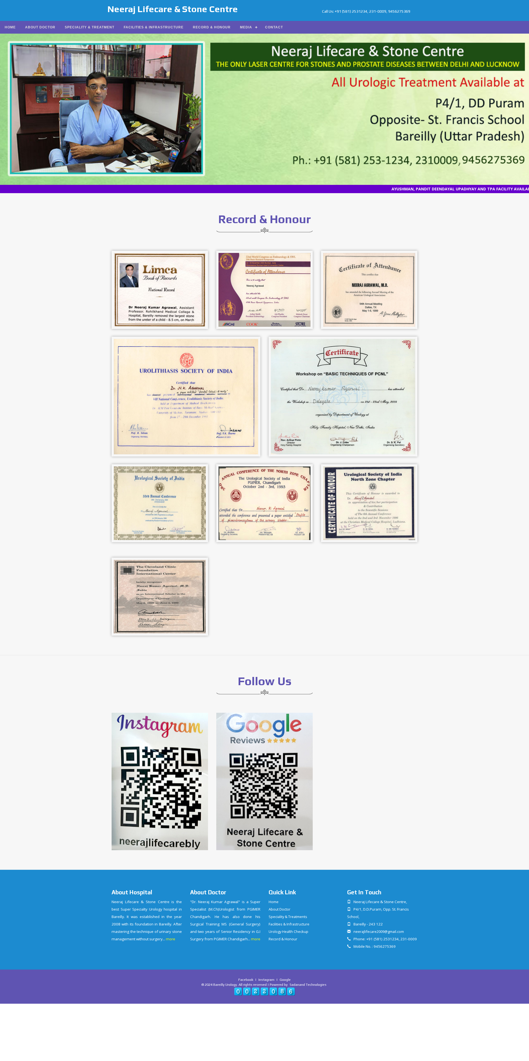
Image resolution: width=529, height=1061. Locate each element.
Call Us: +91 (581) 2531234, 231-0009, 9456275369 (366, 11)
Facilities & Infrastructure (153, 27)
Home (10, 27)
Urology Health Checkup (288, 931)
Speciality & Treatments (288, 916)
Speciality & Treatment (89, 27)
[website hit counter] (264, 990)
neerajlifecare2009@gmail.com (378, 931)
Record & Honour (212, 27)
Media (246, 27)
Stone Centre (172, 9)
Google (285, 980)
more (170, 938)
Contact (274, 27)
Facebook (245, 980)
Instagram (266, 980)
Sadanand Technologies (308, 984)
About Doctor (40, 27)
